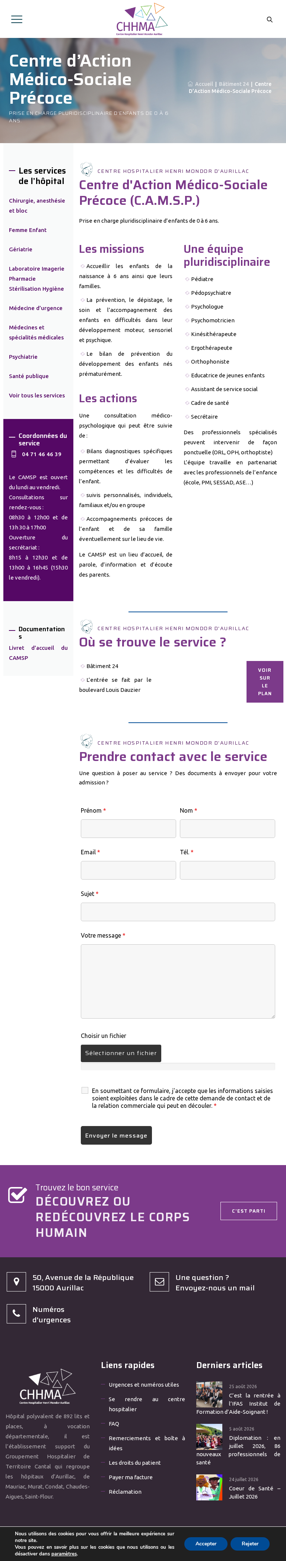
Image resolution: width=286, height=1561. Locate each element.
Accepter (206, 1543)
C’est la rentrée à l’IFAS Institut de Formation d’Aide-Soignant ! (238, 1403)
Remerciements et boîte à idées (147, 1443)
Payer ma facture (131, 1477)
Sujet (90, 893)
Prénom (93, 810)
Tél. (187, 852)
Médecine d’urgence (36, 308)
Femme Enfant (28, 230)
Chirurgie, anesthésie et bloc (37, 205)
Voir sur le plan (265, 681)
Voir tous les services (37, 395)
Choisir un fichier (103, 1035)
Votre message (103, 935)
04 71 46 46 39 (41, 454)
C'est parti (249, 1211)
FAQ (114, 1423)
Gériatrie (20, 249)
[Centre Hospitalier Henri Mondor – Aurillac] (142, 19)
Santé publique (29, 376)
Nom (188, 810)
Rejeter (250, 1543)
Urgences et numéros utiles (144, 1384)
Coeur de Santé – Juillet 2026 (254, 1492)
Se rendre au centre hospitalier (147, 1404)
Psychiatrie (23, 357)
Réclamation (125, 1492)
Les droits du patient (135, 1463)
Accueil (203, 84)
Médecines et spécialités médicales (36, 332)
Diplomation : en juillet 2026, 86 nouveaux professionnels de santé (238, 1450)
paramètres (64, 1554)
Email (90, 852)
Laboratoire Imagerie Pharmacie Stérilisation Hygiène (36, 278)
